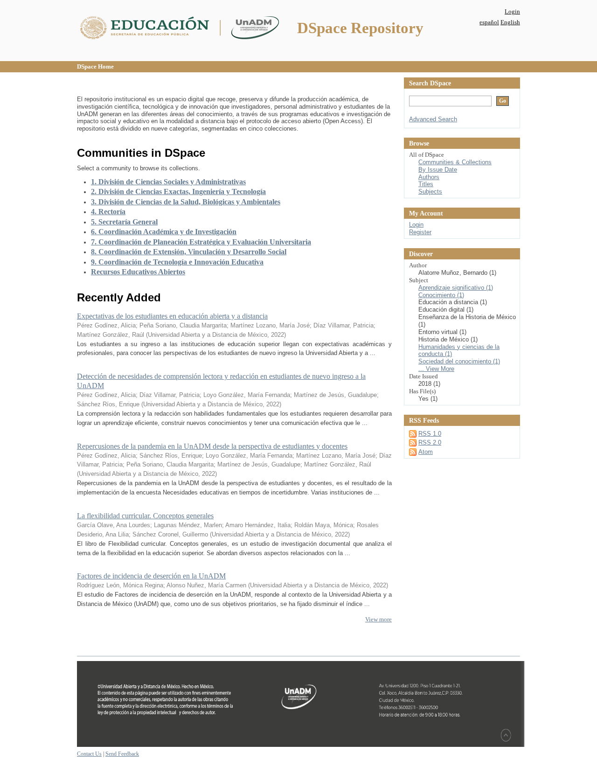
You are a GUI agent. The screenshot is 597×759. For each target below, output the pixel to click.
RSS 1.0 (429, 433)
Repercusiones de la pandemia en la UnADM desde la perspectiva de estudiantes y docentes (212, 446)
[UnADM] (301, 745)
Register (420, 232)
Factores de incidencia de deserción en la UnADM (151, 576)
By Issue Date (437, 169)
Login (512, 11)
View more (378, 619)
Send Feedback (122, 754)
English (510, 22)
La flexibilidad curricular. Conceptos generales (145, 516)
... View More (436, 368)
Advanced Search (433, 119)
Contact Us (89, 754)
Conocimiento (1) (441, 295)
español (489, 22)
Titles (425, 184)
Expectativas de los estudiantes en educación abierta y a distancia (172, 316)
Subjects (430, 191)
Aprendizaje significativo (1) (455, 287)
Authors (428, 177)
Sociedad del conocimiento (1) (459, 361)
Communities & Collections (455, 162)
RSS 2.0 (429, 442)
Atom (425, 451)
